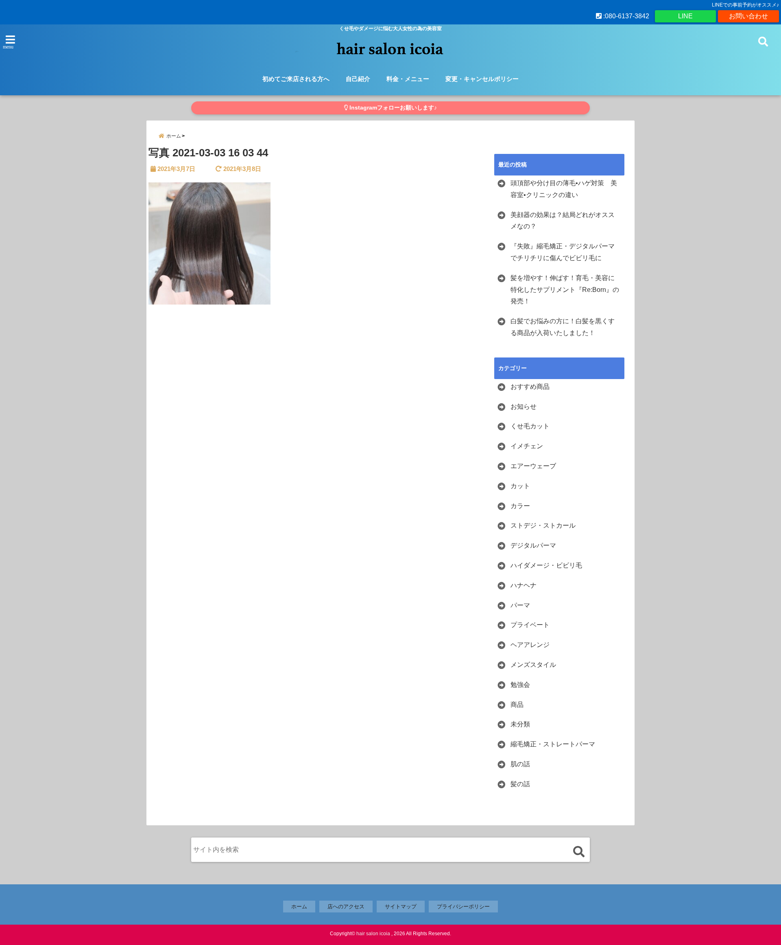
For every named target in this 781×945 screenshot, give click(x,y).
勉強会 (520, 684)
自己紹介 (358, 78)
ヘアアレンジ (530, 644)
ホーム (299, 906)
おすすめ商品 (530, 386)
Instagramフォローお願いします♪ (392, 108)
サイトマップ (401, 906)
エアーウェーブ (533, 466)
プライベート (530, 624)
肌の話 (520, 764)
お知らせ (523, 406)
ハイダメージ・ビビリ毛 (546, 565)
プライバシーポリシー (463, 906)
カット (520, 485)
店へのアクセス (345, 906)
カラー (520, 505)
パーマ (520, 605)
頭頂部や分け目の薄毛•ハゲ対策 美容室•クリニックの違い (563, 189)
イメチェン (526, 446)
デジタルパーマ (533, 545)
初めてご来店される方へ (295, 78)
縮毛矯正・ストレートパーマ (552, 744)
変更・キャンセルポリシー (482, 78)
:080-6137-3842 (625, 16)
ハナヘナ (523, 585)
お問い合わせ (748, 16)
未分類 (520, 724)
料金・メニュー (407, 78)
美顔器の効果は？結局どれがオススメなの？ (562, 220)
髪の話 (520, 784)
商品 (517, 704)
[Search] (578, 851)
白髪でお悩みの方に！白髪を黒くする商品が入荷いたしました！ (562, 327)
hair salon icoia (373, 933)
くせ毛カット (530, 426)
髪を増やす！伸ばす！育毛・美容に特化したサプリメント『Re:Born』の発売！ (564, 289)
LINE (685, 16)
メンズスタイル (533, 664)
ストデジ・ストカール (543, 525)
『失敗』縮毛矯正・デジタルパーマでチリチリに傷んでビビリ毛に (562, 252)
